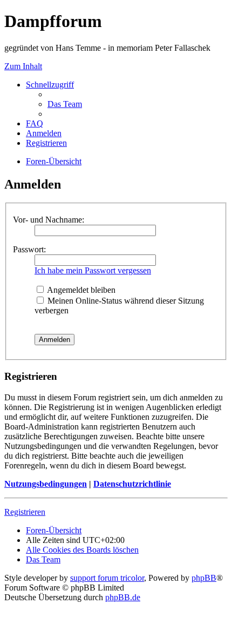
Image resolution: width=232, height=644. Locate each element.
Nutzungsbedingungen (45, 483)
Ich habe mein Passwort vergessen (93, 270)
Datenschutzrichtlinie (132, 483)
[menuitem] (64, 104)
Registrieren (24, 511)
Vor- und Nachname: (48, 219)
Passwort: (29, 249)
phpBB (204, 577)
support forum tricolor (107, 577)
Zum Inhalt (23, 66)
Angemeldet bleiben (80, 289)
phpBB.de (122, 597)
